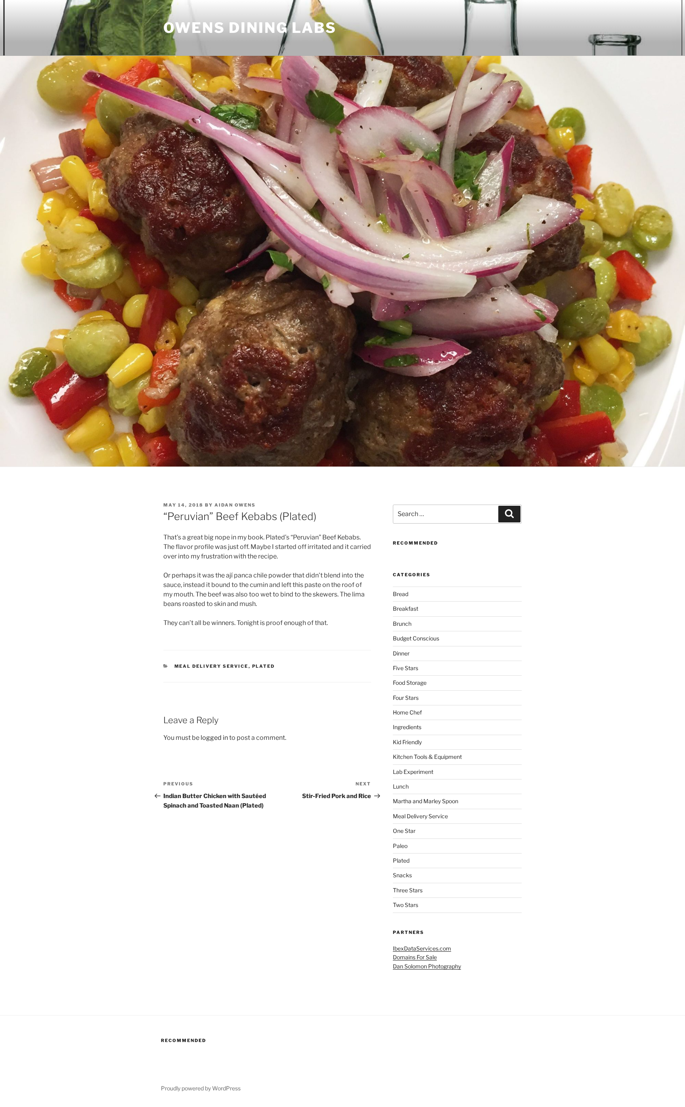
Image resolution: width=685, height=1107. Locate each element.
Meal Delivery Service (211, 666)
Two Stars (405, 904)
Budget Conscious (416, 638)
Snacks (402, 875)
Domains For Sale (415, 957)
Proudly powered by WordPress (201, 1088)
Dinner (401, 653)
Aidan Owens (235, 505)
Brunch (402, 623)
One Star (404, 830)
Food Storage (410, 682)
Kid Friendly (407, 742)
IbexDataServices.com (422, 948)
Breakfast (405, 608)
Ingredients (407, 727)
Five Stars (405, 668)
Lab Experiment (413, 771)
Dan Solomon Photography (427, 966)
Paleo (400, 845)
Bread (400, 594)
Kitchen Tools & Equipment (427, 756)
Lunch (401, 786)
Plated (263, 666)
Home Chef (407, 712)
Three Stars (408, 890)
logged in (214, 737)
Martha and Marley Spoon (425, 801)
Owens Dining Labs (250, 27)
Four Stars (406, 697)
